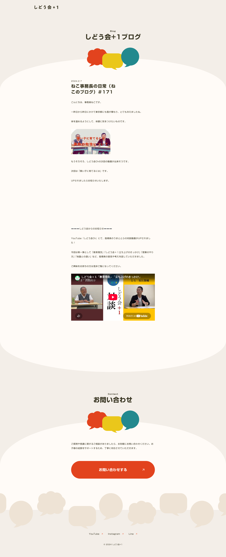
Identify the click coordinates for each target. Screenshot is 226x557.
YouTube (94, 534)
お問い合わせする (113, 469)
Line (131, 534)
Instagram (114, 534)
